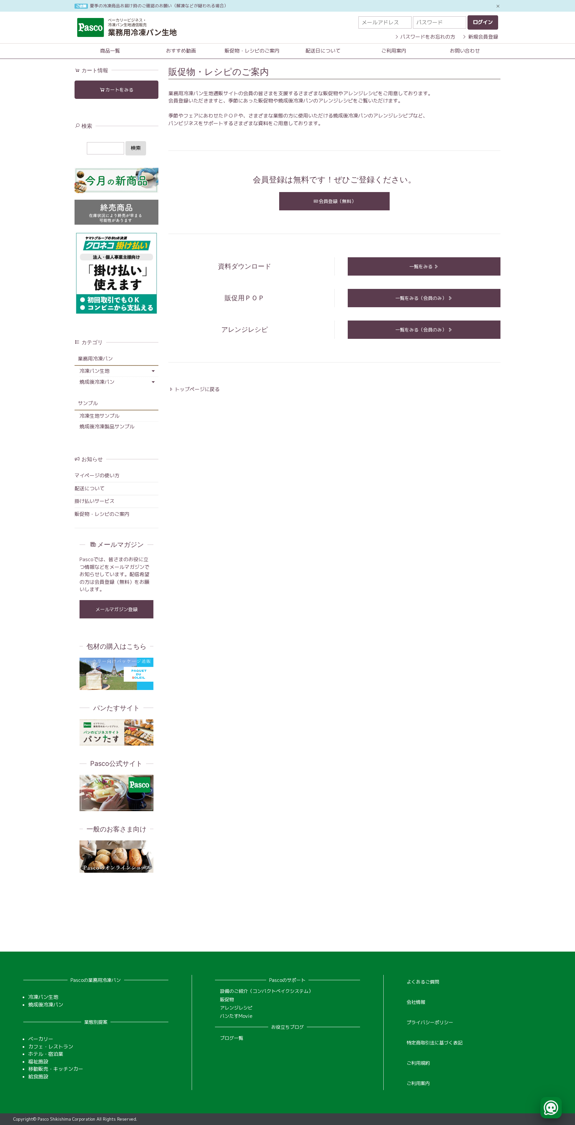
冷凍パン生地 (94, 370)
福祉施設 (38, 1061)
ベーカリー (40, 1038)
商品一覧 (110, 50)
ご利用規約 (418, 1063)
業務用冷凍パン (95, 358)
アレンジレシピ (236, 1008)
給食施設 (38, 1076)
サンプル (88, 403)
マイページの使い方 (97, 475)
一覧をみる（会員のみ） (421, 298)
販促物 (227, 999)
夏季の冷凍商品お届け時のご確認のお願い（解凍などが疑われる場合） (159, 6)
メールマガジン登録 (116, 609)
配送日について (322, 50)
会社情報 (416, 1002)
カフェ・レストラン (50, 1046)
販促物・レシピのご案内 (252, 50)
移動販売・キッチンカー (55, 1068)
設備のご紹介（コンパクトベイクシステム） (266, 991)
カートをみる (119, 90)
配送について (89, 488)
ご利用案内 (393, 50)
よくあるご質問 (423, 982)
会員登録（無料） (337, 201)
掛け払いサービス (94, 501)
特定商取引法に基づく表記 (435, 1042)
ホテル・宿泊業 (45, 1053)
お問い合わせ (465, 50)
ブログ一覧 (231, 1038)
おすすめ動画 (181, 50)
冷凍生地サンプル (99, 415)
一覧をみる (421, 266)
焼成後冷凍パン (97, 381)
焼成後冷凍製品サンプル (107, 426)
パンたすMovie (236, 1016)
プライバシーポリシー (430, 1022)
